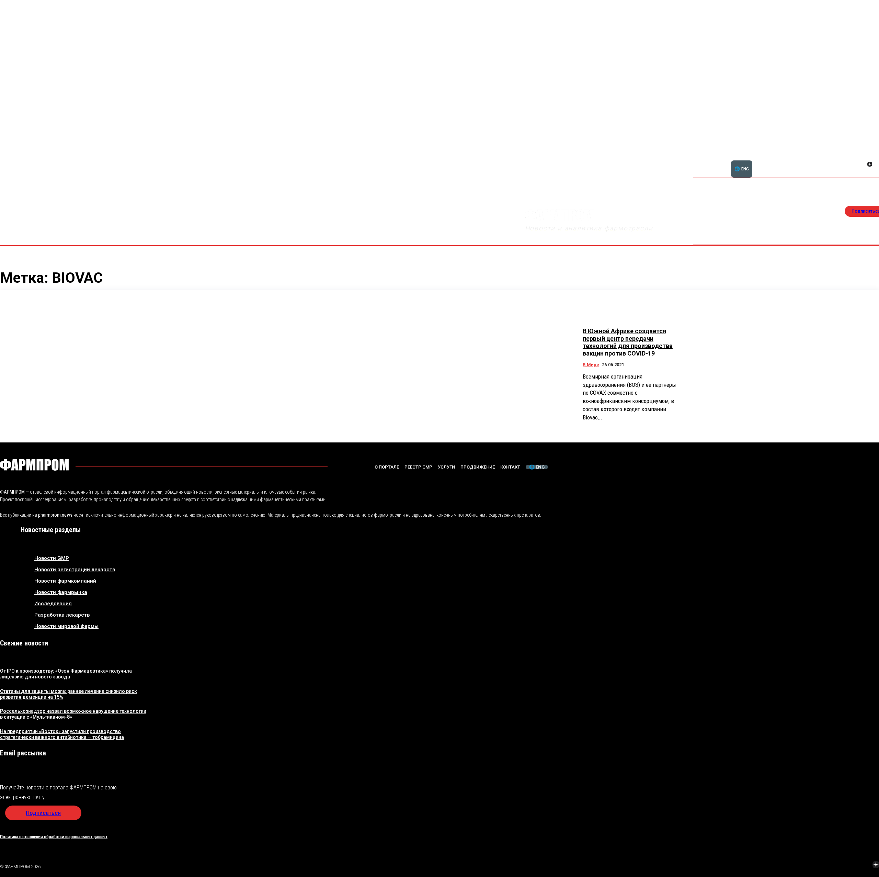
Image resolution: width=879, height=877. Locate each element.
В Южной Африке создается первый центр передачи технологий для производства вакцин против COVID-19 (628, 342)
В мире (591, 364)
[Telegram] (843, 865)
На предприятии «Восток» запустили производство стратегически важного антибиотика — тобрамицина (62, 734)
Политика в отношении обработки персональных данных (53, 836)
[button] (837, 160)
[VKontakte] (861, 165)
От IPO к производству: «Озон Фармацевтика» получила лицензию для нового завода (66, 673)
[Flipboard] (861, 157)
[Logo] (34, 465)
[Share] (870, 157)
